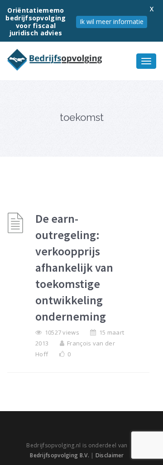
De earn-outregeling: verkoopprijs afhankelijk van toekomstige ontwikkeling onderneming (74, 267)
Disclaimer (110, 455)
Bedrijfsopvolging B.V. (59, 455)
